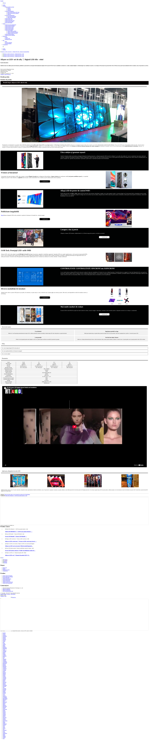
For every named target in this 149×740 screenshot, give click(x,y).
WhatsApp (14, 597)
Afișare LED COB (8, 18)
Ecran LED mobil (6, 577)
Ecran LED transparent (11, 16)
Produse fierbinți (3, 594)
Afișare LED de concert (9, 26)
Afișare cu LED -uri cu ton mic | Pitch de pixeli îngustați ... (19, 546)
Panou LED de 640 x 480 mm (13, 13)
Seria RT (9, 9)
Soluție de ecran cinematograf (10, 24)
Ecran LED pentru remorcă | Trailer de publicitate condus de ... (20, 550)
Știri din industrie (8, 43)
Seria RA (9, 10)
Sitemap (8, 594)
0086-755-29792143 (6, 590)
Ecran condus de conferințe (8, 576)
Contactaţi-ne (5, 44)
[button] (45, 181)
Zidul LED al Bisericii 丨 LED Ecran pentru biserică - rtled (16, 495)
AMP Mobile (12, 594)
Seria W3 (9, 14)
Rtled (2, 215)
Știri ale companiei (8, 42)
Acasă (4, 4)
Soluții (4, 23)
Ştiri (3, 40)
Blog (6, 41)
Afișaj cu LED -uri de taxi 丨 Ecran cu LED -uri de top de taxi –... (21, 541)
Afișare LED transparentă (7, 583)
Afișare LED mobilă (9, 29)
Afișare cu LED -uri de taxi (12, 33)
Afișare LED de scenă (9, 27)
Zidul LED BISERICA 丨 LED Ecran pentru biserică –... (18, 531)
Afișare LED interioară (9, 11)
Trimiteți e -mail (3, 74)
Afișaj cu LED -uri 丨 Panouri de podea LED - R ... (17, 555)
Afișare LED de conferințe (10, 35)
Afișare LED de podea (9, 21)
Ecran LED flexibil (8, 22)
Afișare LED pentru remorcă (12, 32)
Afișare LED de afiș (9, 19)
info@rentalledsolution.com (8, 591)
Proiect (6, 37)
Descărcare (9, 74)
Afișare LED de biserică (9, 34)
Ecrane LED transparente (9, 15)
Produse (4, 5)
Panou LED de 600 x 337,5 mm (13, 12)
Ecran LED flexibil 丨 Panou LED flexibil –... (16, 536)
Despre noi (5, 36)
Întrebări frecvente (8, 39)
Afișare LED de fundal (9, 28)
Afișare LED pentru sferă (9, 20)
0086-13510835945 (6, 589)
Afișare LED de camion (11, 31)
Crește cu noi (7, 38)
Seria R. (8, 8)
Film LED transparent (11, 17)
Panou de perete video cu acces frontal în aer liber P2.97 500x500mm (17, 494)
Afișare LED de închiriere (10, 25)
